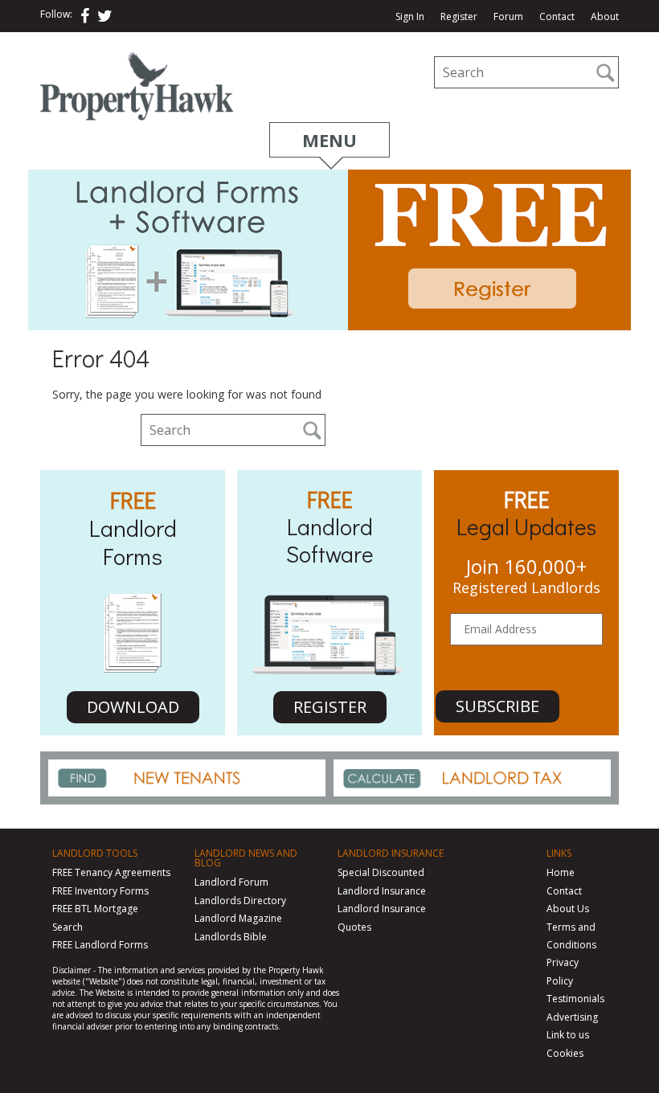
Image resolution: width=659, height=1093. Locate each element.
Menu (329, 140)
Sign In (409, 17)
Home (560, 872)
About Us (567, 908)
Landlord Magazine (238, 918)
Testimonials (575, 998)
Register (458, 17)
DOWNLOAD (133, 707)
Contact (557, 17)
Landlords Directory (240, 900)
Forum (508, 17)
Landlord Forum (231, 882)
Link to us (567, 1035)
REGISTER (329, 707)
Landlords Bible (230, 937)
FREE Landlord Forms (100, 945)
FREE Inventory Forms (100, 891)
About (605, 17)
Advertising (572, 1017)
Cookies (564, 1053)
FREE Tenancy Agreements (111, 872)
